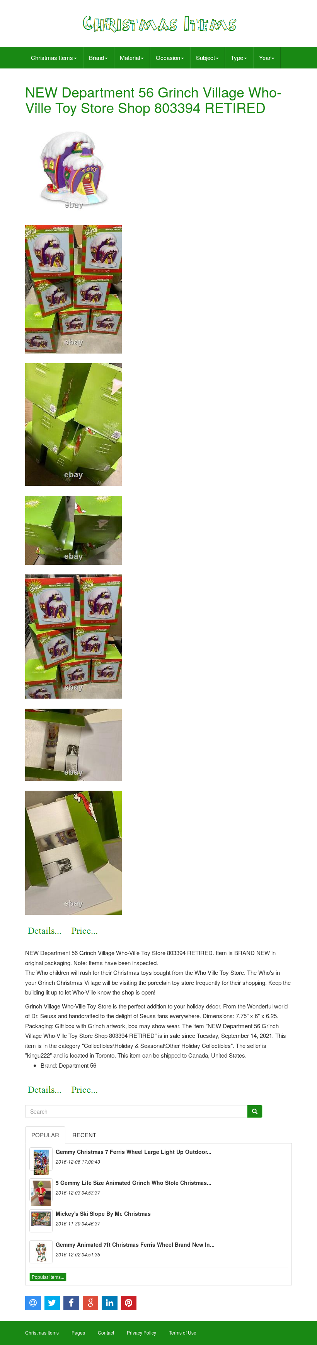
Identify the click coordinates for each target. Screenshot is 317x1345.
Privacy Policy (141, 1332)
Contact (106, 1332)
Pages (78, 1332)
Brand (96, 57)
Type (237, 57)
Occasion (168, 57)
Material (130, 57)
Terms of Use (182, 1332)
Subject (205, 57)
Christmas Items (52, 57)
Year (265, 57)
